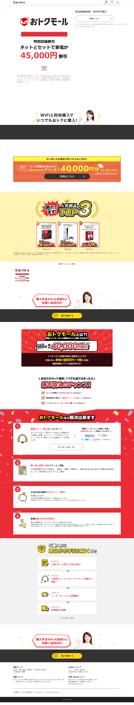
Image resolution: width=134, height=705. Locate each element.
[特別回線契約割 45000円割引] (22, 275)
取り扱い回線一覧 (66, 447)
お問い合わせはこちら (75, 683)
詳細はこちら (94, 18)
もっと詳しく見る (67, 618)
